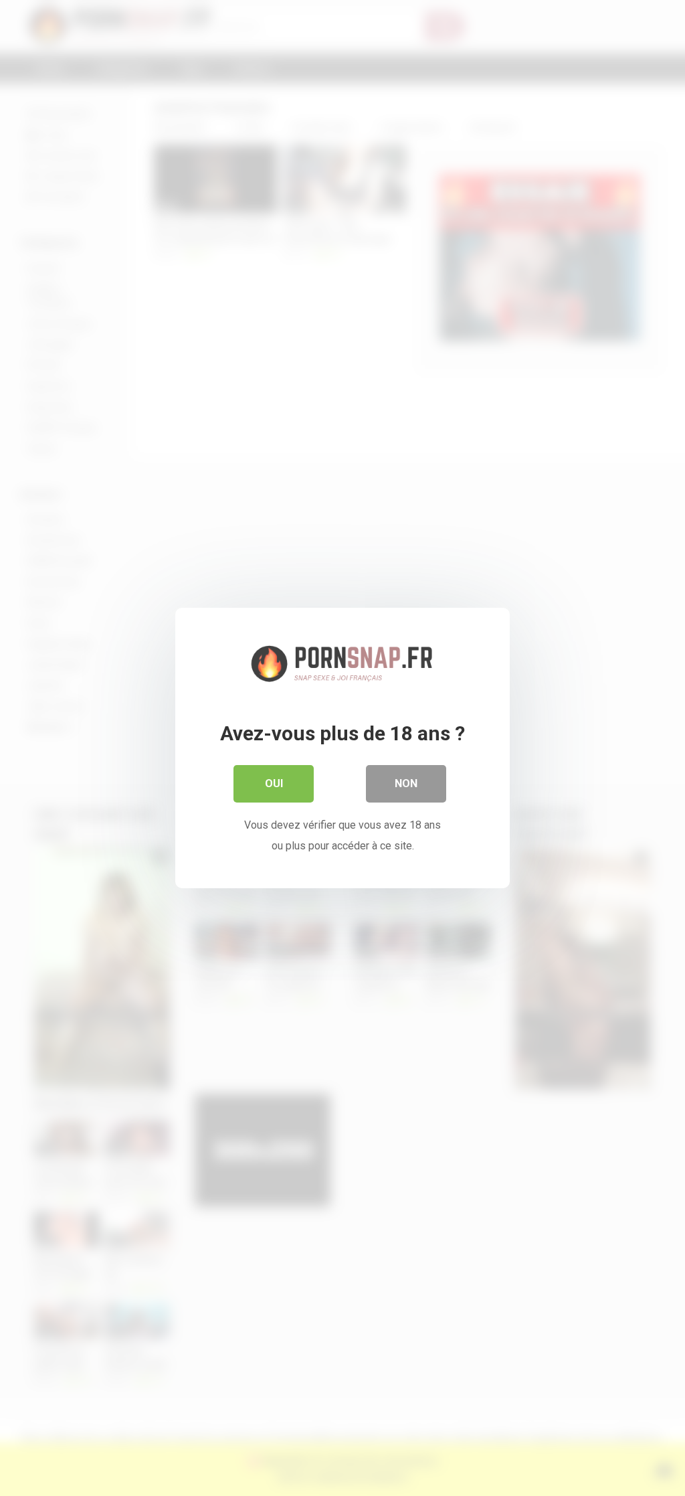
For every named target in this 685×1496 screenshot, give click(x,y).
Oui (274, 783)
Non (406, 783)
